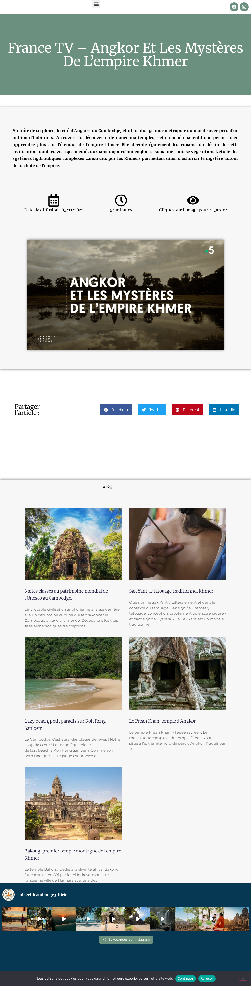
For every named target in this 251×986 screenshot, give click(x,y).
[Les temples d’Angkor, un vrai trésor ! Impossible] (39, 919)
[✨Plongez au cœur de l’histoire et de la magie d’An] (138, 919)
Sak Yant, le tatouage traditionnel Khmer (171, 591)
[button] (96, 4)
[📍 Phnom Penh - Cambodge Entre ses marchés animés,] (64, 919)
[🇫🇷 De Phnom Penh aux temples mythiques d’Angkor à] (88, 919)
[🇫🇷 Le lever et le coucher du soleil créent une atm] (236, 919)
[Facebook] (234, 6)
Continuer (185, 978)
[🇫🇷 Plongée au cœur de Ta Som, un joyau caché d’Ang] (113, 919)
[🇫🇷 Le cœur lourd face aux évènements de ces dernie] (14, 919)
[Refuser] (243, 978)
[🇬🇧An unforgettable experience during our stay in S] (211, 919)
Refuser (207, 978)
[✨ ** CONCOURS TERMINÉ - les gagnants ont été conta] (187, 919)
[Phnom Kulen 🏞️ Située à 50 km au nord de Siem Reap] (162, 919)
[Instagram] (244, 6)
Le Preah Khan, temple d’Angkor (162, 721)
